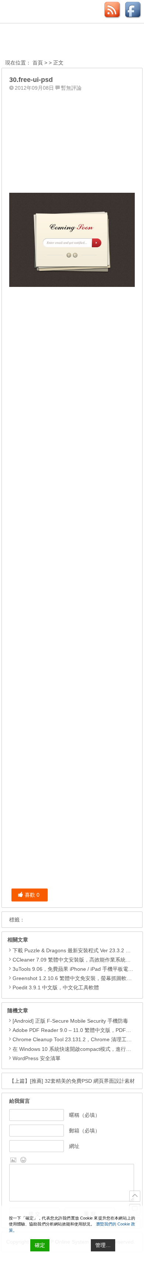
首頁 (37, 63)
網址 (74, 1146)
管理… (103, 1245)
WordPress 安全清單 (37, 1058)
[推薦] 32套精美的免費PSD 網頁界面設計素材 (82, 1081)
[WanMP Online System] (45, 42)
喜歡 (32, 895)
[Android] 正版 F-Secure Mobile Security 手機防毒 (70, 1021)
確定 (40, 1245)
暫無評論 (71, 88)
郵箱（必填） (84, 1131)
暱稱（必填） (84, 1115)
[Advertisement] (72, 140)
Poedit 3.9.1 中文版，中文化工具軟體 (56, 987)
